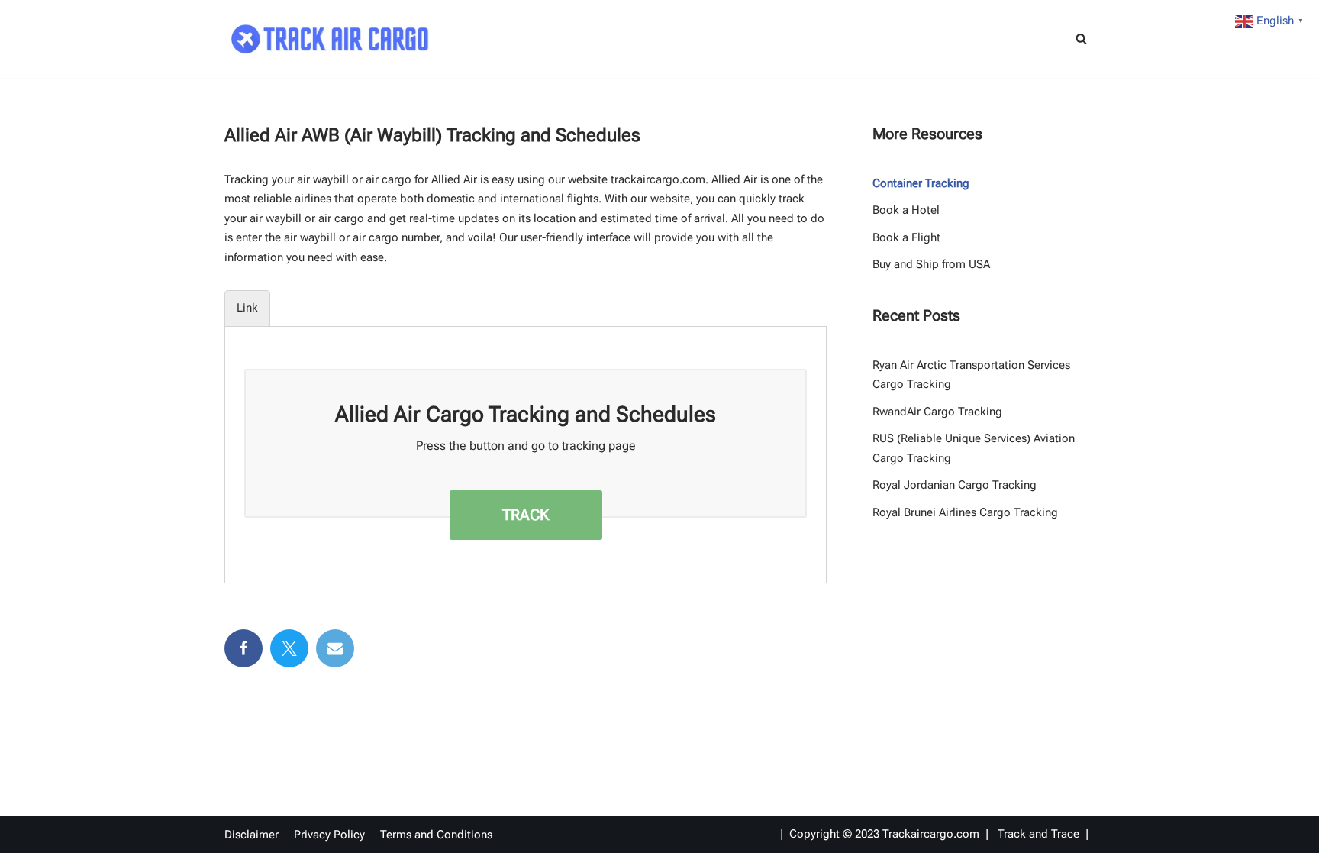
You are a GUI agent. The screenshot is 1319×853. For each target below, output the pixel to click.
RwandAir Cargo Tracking (937, 411)
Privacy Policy (329, 835)
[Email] (335, 648)
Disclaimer (251, 835)
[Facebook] (243, 648)
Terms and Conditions (436, 835)
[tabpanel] (525, 443)
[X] (289, 648)
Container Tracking (920, 183)
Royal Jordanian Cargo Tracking (954, 485)
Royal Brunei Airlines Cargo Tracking (965, 512)
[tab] (247, 308)
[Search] (1081, 38)
